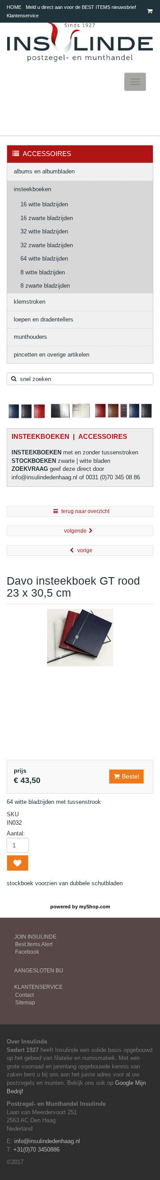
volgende (75, 531)
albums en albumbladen (44, 171)
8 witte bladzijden (42, 272)
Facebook (27, 952)
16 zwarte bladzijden (46, 218)
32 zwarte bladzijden (46, 245)
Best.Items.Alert (33, 944)
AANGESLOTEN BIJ (38, 970)
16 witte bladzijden (44, 204)
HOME (14, 7)
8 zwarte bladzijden (45, 285)
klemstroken (29, 301)
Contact (24, 995)
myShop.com (94, 906)
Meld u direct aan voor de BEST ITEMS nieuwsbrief (81, 7)
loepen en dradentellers (43, 319)
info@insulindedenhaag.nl (47, 1141)
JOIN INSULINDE (35, 937)
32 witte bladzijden (44, 231)
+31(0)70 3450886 (36, 1149)
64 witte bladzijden (44, 258)
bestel (130, 776)
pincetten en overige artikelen (51, 354)
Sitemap (25, 1002)
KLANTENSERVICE (38, 987)
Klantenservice (23, 15)
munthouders (30, 336)
